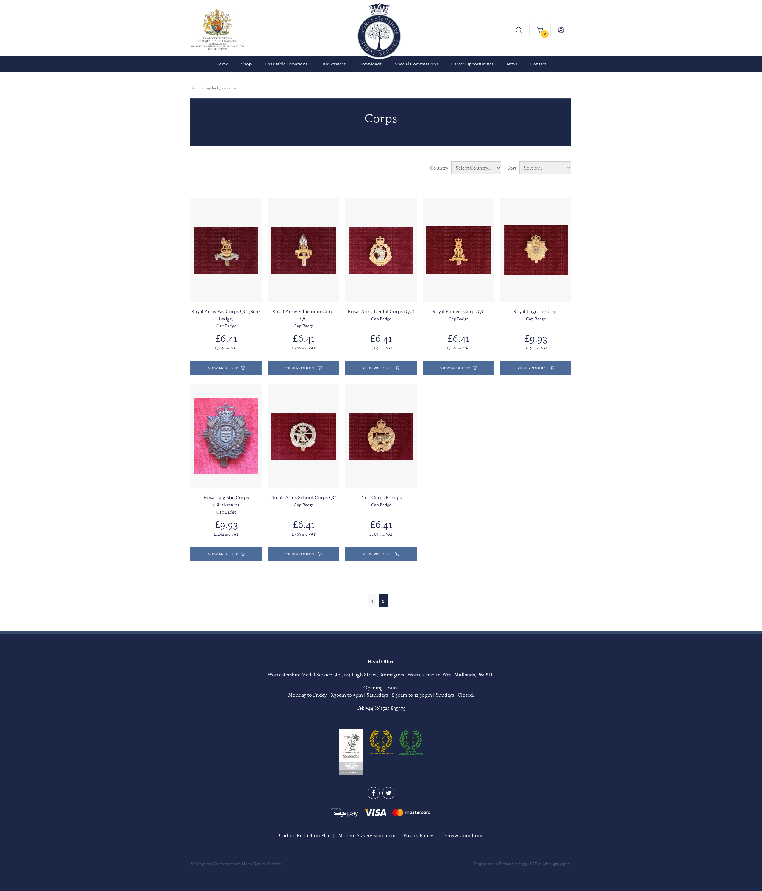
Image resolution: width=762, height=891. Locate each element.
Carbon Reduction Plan (305, 835)
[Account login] (561, 29)
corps (231, 88)
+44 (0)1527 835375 (385, 708)
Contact (538, 64)
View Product (223, 368)
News (512, 64)
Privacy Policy (418, 835)
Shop (246, 64)
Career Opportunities (472, 64)
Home (222, 64)
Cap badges (214, 88)
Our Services (333, 64)
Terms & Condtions (462, 835)
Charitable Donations (286, 64)
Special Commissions (416, 64)
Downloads (370, 64)
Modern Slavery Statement (367, 835)
